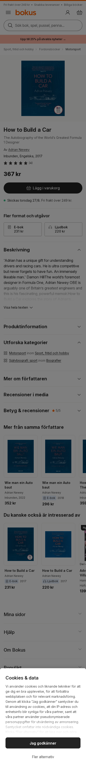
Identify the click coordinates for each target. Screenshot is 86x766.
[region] (43, 717)
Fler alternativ (43, 756)
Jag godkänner (43, 743)
